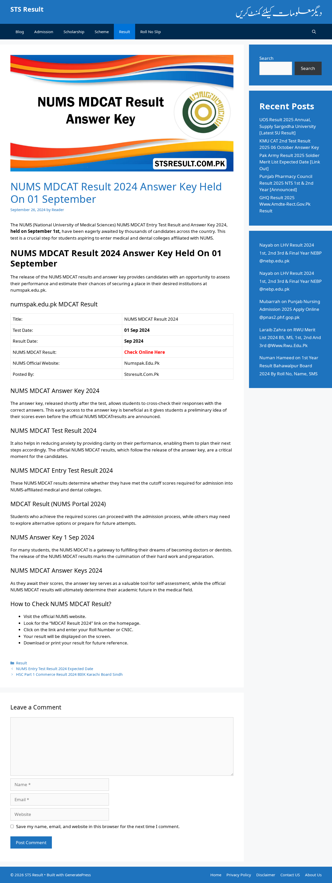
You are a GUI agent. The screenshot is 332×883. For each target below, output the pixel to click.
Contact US (290, 874)
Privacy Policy (238, 874)
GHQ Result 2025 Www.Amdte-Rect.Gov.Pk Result (284, 204)
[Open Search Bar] (314, 31)
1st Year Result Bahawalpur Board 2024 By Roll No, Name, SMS (288, 365)
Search (266, 58)
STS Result (27, 9)
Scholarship (74, 31)
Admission (43, 31)
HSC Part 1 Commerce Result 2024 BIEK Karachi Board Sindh (69, 674)
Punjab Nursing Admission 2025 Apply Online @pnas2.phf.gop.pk (289, 309)
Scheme (102, 31)
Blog (20, 31)
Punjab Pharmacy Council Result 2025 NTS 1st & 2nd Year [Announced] (286, 182)
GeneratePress (78, 874)
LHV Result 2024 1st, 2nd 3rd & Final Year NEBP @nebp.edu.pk (290, 253)
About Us (313, 874)
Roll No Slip (150, 31)
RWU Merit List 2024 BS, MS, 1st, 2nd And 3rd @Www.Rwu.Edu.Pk (290, 337)
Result (124, 31)
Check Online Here (144, 352)
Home (215, 874)
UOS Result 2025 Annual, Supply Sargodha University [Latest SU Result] (287, 126)
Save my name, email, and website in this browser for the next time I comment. (98, 826)
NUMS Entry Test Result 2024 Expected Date (54, 668)
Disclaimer (265, 874)
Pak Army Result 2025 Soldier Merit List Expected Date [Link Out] (289, 161)
